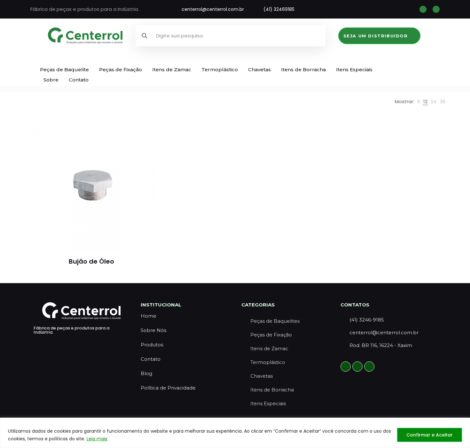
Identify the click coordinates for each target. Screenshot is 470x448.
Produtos (152, 345)
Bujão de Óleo (91, 261)
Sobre (51, 80)
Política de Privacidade (168, 388)
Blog (146, 373)
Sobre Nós (153, 330)
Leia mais (97, 439)
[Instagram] (423, 9)
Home (148, 316)
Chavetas (259, 69)
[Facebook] (436, 9)
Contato (79, 80)
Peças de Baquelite (64, 69)
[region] (235, 433)
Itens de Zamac (171, 69)
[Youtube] (369, 366)
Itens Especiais (354, 69)
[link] (419, 101)
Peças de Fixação (120, 69)
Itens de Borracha (303, 69)
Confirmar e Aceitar (429, 435)
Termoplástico (219, 69)
